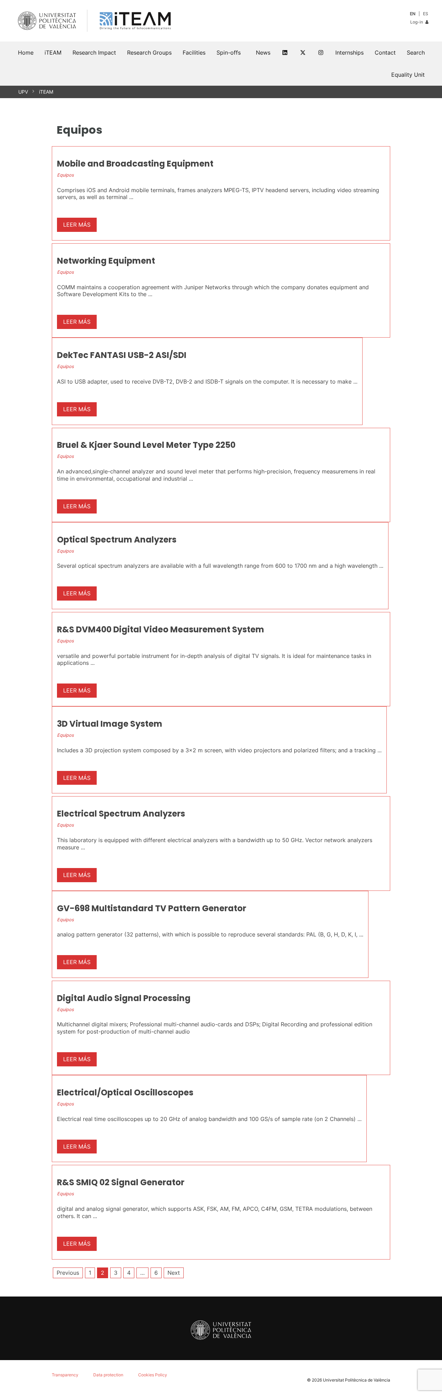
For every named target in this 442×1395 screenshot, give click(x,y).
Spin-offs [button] (229, 52)
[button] (415, 52)
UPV (23, 92)
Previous (68, 1272)
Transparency (65, 1374)
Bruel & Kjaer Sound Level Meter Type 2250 (146, 445)
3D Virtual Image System (109, 723)
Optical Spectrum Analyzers (116, 539)
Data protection (108, 1374)
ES (425, 13)
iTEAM (46, 92)
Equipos (65, 175)
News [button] (263, 52)
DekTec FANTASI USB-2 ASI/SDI (121, 355)
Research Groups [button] (149, 52)
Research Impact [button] (94, 52)
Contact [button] (385, 52)
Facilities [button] (194, 52)
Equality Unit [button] (408, 74)
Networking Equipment (106, 260)
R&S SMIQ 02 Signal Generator (120, 1182)
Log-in (417, 22)
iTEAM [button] (53, 52)
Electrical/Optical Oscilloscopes (125, 1092)
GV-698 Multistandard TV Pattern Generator (151, 908)
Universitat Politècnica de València (356, 1380)
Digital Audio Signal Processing (124, 998)
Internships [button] (349, 52)
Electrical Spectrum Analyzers (121, 813)
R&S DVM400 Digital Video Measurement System (160, 629)
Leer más (76, 224)
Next (173, 1272)
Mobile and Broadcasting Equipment (135, 163)
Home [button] (25, 52)
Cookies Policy (152, 1374)
